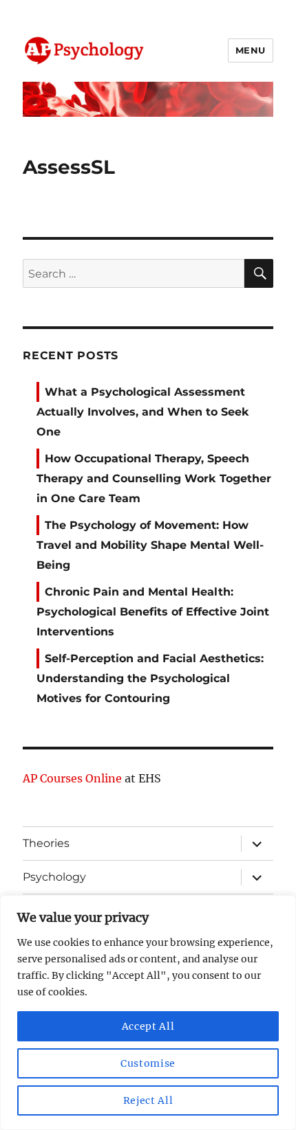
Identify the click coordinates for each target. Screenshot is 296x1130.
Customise (148, 1063)
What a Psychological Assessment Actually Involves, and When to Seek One (142, 411)
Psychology (54, 876)
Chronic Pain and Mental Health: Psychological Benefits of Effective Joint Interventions (152, 611)
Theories (46, 843)
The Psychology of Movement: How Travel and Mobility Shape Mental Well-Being (150, 545)
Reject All (148, 1100)
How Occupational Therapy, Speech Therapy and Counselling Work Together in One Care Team (153, 478)
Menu (250, 50)
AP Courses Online (72, 778)
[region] (148, 1012)
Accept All (148, 1026)
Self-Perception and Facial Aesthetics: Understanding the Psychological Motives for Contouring (150, 678)
